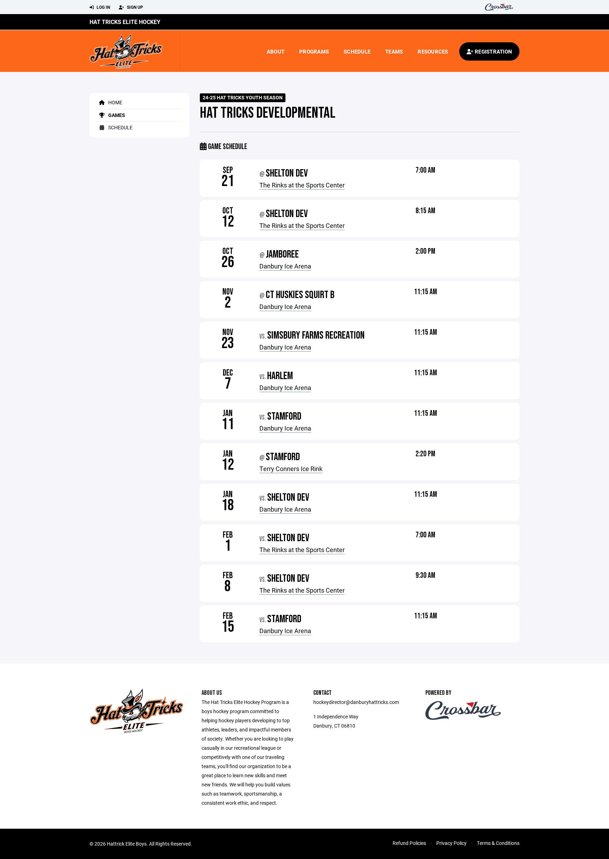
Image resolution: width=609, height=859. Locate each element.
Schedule (357, 51)
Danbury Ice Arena (285, 266)
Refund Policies (409, 843)
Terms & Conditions (498, 843)
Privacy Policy (451, 843)
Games (116, 115)
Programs (314, 51)
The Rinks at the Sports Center (302, 185)
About (275, 51)
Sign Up (134, 7)
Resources (433, 51)
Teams (394, 51)
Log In (103, 7)
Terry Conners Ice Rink (290, 468)
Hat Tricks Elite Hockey (125, 21)
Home (114, 102)
